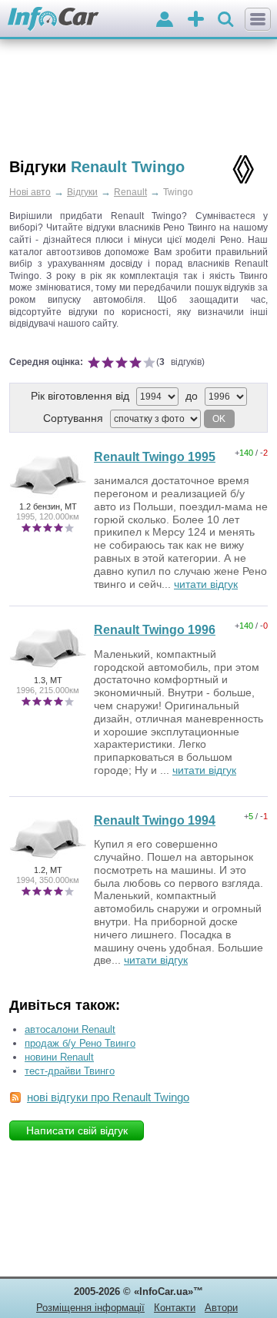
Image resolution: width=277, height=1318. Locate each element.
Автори (221, 1307)
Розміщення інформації (90, 1307)
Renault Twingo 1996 (154, 629)
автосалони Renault (70, 1029)
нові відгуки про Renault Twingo (108, 1097)
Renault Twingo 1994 (154, 820)
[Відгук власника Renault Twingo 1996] (47, 669)
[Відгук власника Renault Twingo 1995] (47, 496)
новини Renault (59, 1057)
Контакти (174, 1307)
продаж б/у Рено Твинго (80, 1043)
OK (218, 418)
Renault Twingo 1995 (154, 456)
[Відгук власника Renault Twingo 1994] (47, 860)
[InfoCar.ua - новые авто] (53, 19)
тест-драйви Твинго (70, 1071)
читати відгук (206, 584)
